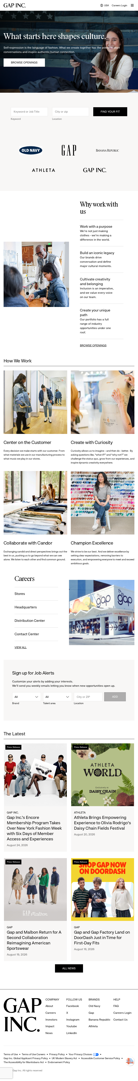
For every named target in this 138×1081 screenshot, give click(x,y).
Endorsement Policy (59, 1062)
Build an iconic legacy (97, 259)
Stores (20, 594)
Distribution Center (30, 621)
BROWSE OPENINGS (93, 345)
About (49, 1006)
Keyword (16, 118)
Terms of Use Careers (33, 1054)
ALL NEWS (69, 968)
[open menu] (132, 5)
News (49, 1033)
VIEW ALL (21, 647)
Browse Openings (24, 62)
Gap (10, 927)
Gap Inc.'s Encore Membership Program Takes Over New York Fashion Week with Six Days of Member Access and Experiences (34, 828)
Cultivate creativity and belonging (97, 288)
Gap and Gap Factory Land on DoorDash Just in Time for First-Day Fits (102, 937)
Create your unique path (95, 321)
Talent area (49, 703)
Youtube (71, 1026)
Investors (51, 1019)
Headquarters (26, 607)
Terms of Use (11, 1054)
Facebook (72, 1006)
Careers (50, 1012)
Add (115, 696)
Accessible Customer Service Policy (100, 1058)
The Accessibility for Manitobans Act (24, 1062)
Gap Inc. (13, 812)
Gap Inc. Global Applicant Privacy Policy (26, 1058)
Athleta (80, 812)
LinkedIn (71, 1033)
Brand (15, 703)
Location (57, 118)
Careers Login (119, 5)
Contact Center (27, 634)
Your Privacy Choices (80, 1054)
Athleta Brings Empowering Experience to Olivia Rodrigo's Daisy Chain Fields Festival (102, 823)
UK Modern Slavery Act (64, 1058)
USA (104, 5)
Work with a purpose (96, 232)
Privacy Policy (57, 1054)
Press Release (13, 747)
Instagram (72, 1019)
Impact (49, 1026)
